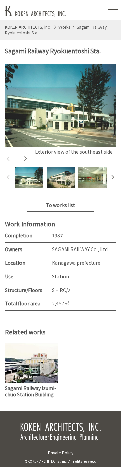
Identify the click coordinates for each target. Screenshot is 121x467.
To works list (60, 205)
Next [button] (25, 158)
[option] (60, 110)
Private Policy (60, 452)
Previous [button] (8, 158)
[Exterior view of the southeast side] (60, 105)
